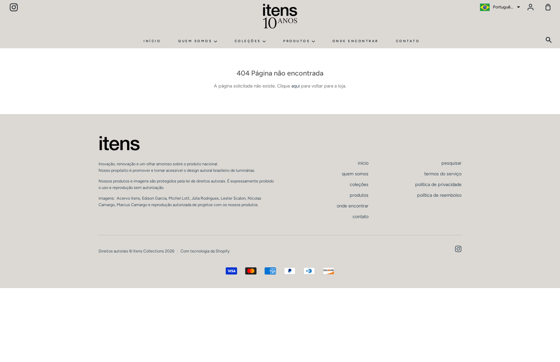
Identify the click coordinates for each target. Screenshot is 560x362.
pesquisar (451, 163)
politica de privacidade (438, 184)
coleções (249, 41)
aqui (295, 86)
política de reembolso (439, 195)
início (152, 41)
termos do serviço (442, 174)
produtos (297, 41)
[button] (499, 7)
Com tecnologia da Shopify (205, 251)
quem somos (196, 41)
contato (408, 41)
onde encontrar (355, 41)
